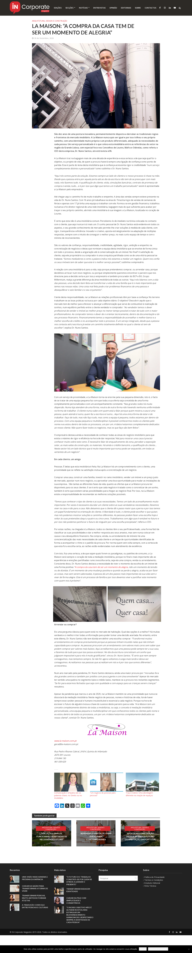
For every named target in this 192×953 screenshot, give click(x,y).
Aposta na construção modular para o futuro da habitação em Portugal (140, 836)
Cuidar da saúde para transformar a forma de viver (35, 888)
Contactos (150, 8)
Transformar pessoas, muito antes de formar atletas (34, 898)
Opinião (113, 8)
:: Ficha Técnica (149, 885)
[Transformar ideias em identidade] (59, 891)
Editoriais (126, 8)
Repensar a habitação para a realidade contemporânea (96, 836)
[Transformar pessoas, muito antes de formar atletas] (14, 897)
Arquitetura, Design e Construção (49, 21)
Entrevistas (99, 8)
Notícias (83, 8)
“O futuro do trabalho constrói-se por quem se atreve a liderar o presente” (79, 880)
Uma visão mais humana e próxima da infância (35, 878)
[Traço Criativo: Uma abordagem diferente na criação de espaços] (142, 782)
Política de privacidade (158, 949)
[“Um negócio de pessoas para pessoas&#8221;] (106, 782)
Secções (69, 8)
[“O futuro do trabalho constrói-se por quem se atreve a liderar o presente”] (59, 879)
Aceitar (143, 949)
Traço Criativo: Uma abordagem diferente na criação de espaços (139, 794)
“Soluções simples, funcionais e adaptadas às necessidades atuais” (51, 836)
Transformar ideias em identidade (78, 890)
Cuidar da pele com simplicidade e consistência (76, 900)
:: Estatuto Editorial (151, 883)
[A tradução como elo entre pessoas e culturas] (14, 907)
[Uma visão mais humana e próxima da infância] (14, 879)
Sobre (138, 8)
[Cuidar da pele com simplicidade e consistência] (59, 900)
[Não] (188, 949)
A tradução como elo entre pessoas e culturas (35, 906)
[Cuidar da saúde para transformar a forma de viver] (14, 888)
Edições (58, 8)
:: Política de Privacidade (154, 877)
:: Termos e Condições (153, 880)
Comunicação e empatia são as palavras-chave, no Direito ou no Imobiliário (68, 795)
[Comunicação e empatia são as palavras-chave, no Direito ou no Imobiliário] (70, 782)
